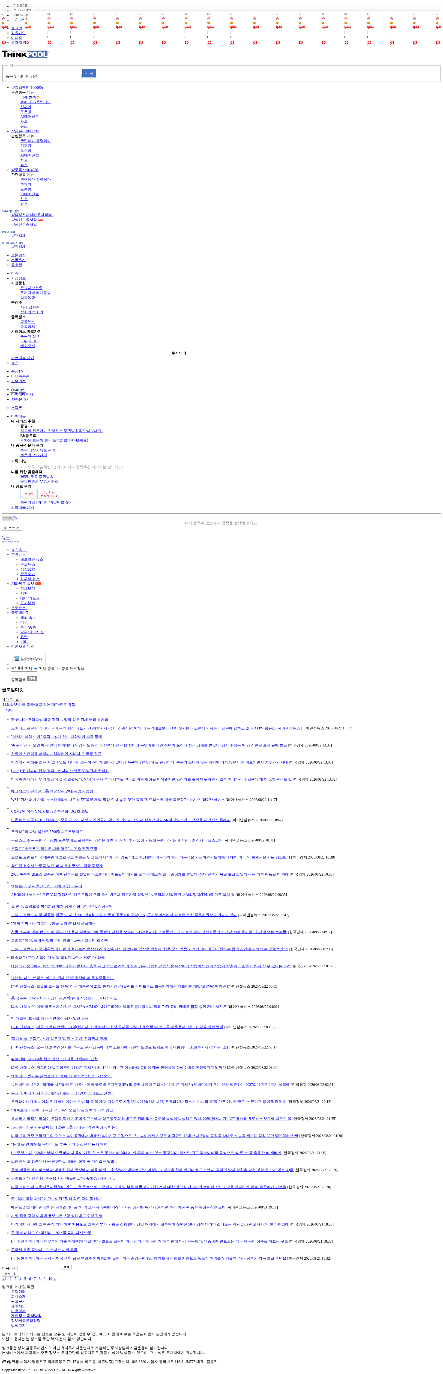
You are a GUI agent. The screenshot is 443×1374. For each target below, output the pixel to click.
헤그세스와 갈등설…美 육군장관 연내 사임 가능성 (52, 791)
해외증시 (27, 346)
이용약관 (18, 1311)
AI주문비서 (20, 399)
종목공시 (27, 327)
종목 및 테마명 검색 (22, 76)
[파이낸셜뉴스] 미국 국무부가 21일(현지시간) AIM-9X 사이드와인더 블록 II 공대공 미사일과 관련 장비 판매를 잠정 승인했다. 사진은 (119, 1007)
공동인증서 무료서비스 (39, 481)
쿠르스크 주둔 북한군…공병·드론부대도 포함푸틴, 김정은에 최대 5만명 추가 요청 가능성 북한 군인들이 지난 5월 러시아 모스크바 (117, 840)
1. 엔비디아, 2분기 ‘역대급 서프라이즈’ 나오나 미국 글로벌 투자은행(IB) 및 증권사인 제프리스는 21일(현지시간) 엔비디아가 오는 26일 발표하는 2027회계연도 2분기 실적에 (150, 1085)
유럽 (24, 637)
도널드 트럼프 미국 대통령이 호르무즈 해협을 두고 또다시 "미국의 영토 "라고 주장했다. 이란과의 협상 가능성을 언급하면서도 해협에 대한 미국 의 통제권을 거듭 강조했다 (150, 857)
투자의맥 (178, 353)
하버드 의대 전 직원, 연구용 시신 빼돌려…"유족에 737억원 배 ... (63, 1178)
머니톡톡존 (20, 376)
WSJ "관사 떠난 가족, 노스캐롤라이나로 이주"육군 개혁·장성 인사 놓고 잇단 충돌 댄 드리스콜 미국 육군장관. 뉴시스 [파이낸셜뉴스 (118, 800)
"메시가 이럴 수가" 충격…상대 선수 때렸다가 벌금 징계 (56, 737)
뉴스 (24, 126)
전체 (28, 669)
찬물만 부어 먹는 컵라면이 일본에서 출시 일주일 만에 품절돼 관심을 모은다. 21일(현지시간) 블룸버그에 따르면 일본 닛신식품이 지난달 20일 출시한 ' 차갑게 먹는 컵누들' (149, 932)
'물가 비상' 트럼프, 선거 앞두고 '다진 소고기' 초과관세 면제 (59, 1039)
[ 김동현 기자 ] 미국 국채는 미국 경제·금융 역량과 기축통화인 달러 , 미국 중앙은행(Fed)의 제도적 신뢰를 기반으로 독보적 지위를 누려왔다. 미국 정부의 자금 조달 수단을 (148, 1258)
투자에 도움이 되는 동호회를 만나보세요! (54, 440)
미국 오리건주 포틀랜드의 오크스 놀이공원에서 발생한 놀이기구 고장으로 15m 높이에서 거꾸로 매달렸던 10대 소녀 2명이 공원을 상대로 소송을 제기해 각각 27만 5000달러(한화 (154, 1136)
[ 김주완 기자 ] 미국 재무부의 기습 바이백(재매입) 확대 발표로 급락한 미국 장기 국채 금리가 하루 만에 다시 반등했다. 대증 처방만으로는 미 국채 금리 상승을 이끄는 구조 (149, 1241)
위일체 (18, 235)
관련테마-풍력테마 (35, 102)
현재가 (25, 107)
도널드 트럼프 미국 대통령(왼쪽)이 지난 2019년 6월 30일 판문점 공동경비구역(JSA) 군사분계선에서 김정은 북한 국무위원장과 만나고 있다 (124, 915)
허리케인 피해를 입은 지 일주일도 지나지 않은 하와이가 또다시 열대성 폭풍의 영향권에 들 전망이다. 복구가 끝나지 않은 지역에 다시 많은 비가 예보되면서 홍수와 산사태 (149, 762)
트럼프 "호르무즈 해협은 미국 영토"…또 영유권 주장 (54, 849)
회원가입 (18, 33)
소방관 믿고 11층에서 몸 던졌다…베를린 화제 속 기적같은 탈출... (64, 1161)
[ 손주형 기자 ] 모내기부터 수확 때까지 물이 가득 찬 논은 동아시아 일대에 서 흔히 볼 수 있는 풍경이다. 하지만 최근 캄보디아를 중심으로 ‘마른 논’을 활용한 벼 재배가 (146, 1153)
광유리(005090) (25, 131)
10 (50, 1279)
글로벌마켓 (20, 613)
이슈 (14, 273)
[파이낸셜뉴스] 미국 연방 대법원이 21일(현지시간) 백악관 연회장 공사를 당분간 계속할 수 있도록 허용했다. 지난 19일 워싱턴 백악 (117, 1027)
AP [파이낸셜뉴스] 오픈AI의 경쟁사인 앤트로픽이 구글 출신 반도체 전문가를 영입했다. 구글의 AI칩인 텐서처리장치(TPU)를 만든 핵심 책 (123, 895)
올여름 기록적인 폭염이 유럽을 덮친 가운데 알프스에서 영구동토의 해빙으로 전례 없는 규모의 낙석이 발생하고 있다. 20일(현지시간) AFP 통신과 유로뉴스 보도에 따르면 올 (151, 1119)
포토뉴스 (19, 608)
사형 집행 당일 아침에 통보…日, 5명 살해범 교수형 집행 (56, 1216)
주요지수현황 (31, 288)
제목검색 (9, 1268)
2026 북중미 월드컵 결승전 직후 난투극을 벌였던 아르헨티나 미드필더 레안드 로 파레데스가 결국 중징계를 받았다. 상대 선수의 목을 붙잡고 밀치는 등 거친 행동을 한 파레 (150, 874)
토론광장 (18, 255)
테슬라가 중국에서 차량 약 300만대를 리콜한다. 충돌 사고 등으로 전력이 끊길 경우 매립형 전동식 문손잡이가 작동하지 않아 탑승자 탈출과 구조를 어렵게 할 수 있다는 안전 (151, 966)
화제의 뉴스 (30, 579)
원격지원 (18, 42)
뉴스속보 (19, 550)
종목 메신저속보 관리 (37, 450)
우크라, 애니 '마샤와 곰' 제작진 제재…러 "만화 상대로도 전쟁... (62, 1093)
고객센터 (18, 1292)
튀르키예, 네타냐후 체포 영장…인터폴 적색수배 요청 (54, 1059)
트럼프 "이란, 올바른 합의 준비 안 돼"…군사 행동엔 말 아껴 (59, 940)
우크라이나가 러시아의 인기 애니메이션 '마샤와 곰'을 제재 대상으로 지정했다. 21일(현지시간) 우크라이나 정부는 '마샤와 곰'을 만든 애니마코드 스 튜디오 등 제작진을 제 (149, 1102)
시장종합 (27, 569)
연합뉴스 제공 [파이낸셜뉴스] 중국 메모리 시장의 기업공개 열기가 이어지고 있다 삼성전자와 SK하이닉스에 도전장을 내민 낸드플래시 (120, 820)
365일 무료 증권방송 (37, 477)
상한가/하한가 (31, 312)
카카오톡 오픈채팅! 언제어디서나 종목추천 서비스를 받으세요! (71, 467)
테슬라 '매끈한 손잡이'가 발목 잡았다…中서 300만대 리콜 (58, 957)
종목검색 (18, 680)
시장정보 (18, 278)
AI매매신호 (29, 116)
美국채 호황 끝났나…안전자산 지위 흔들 (44, 1250)
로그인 (16, 28)
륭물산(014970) (25, 170)
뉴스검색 (77, 669)
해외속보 (10, 705)
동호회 (16, 265)
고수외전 (18, 381)
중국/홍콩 (28, 627)
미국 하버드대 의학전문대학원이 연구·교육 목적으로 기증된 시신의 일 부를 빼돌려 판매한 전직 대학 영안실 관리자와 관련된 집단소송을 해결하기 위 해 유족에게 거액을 (148, 1187)
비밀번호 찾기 (61, 502)
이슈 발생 (28, 97)
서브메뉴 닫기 (22, 358)
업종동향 (27, 297)
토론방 (25, 112)
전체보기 (27, 588)
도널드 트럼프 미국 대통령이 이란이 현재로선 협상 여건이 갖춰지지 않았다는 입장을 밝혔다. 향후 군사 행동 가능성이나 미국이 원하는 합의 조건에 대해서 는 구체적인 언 (149, 949)
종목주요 (27, 574)
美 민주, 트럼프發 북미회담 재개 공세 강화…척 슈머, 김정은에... (63, 906)
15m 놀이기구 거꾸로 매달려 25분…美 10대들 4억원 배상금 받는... (64, 1127)
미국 (24, 622)
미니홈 (16, 38)
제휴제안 (18, 1306)
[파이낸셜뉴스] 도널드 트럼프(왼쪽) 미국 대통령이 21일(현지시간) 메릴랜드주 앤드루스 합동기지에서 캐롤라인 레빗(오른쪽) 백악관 (118, 986)
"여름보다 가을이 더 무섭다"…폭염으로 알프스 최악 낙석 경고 (62, 1110)
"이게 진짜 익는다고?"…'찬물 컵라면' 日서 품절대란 (53, 923)
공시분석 (27, 603)
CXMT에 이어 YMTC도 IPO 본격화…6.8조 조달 (50, 811)
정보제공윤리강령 (26, 1321)
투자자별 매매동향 (35, 293)
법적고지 (18, 1325)
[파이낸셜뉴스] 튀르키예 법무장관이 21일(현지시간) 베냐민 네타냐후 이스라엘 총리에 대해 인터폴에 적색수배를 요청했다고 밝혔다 (118, 1067)
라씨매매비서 (22, 394)
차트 (24, 121)
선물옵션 (18, 260)
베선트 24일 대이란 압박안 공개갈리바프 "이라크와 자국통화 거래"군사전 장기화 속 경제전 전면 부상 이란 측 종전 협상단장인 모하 (118, 1207)
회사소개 (18, 1296)
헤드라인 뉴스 (31, 559)
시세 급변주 (30, 307)
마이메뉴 (18, 416)
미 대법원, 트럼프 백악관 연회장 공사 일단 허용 (50, 1018)
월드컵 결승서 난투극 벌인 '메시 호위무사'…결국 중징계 (57, 866)
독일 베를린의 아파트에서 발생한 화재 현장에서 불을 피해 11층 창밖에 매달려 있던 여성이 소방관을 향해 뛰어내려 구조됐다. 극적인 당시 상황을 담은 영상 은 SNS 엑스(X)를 (152, 1170)
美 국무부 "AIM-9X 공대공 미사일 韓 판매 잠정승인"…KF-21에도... (65, 998)
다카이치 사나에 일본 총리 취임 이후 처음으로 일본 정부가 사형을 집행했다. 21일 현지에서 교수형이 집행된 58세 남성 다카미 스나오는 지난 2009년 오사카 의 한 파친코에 (150, 1224)
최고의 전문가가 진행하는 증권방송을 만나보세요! (61, 431)
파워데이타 (29, 341)
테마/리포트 (30, 598)
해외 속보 (28, 617)
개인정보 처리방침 (26, 1316)
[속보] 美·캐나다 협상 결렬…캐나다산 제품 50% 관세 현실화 (60, 771)
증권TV (17, 371)
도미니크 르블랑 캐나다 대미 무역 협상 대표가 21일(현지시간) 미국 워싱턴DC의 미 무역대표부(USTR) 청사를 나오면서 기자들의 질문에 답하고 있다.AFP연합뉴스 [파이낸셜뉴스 (155, 728)
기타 (24, 642)
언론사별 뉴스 (23, 647)
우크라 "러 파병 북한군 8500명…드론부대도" (47, 832)
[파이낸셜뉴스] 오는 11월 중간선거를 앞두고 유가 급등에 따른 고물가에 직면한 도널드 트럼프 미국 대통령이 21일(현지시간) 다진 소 (118, 1047)
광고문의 (18, 1301)
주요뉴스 (19, 555)
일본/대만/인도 (32, 632)
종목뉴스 (27, 322)
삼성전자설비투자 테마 (32, 215)
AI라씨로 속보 (23, 584)
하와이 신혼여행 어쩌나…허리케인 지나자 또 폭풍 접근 (56, 754)
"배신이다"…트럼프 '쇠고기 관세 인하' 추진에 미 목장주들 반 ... (62, 978)
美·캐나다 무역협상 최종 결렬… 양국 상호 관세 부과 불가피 (59, 720)
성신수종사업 (24, 220)
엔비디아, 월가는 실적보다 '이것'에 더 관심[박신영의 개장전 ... (61, 1076)
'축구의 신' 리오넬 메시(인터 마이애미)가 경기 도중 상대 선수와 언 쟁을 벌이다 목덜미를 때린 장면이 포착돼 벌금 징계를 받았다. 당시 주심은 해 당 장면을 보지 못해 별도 (149, 745)
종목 (51, 669)
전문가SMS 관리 (33, 455)
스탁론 (16, 408)
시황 (24, 593)
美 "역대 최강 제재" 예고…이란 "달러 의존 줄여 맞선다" (56, 1199)
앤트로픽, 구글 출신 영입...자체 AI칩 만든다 (46, 886)
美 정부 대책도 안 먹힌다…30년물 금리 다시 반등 (51, 1233)
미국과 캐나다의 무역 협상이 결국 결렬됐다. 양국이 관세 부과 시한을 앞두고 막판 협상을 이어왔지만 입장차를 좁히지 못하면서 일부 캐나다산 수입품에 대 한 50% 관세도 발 (151, 779)
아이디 (43, 502)
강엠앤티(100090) (27, 87)
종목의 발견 (30, 336)
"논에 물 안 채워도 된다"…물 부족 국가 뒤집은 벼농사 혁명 (59, 1144)
